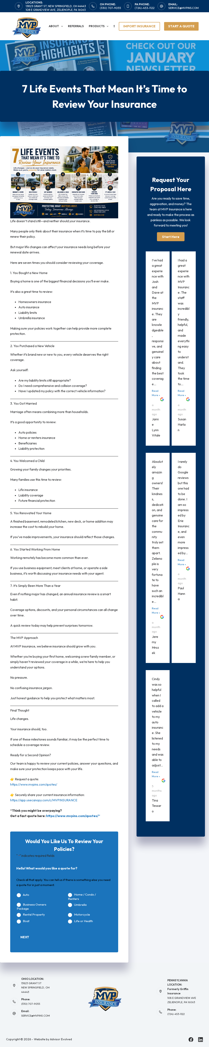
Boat (26, 921)
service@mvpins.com (183, 8)
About (54, 26)
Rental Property (34, 914)
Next (24, 937)
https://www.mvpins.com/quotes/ (33, 784)
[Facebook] (191, 1039)
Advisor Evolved (61, 1039)
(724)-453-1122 (145, 8)
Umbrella (80, 905)
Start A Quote (181, 26)
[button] (171, 236)
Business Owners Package (31, 907)
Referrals (76, 26)
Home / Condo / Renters (82, 897)
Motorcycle (82, 914)
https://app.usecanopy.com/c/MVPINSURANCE (43, 800)
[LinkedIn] (200, 1039)
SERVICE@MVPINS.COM (35, 1015)
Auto (26, 895)
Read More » (156, 393)
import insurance (139, 26)
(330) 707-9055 (110, 8)
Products (96, 26)
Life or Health (83, 921)
